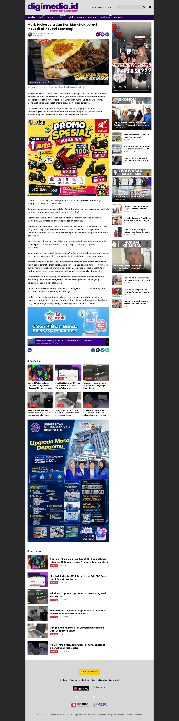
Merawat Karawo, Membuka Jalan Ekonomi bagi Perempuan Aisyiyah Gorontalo (137, 136)
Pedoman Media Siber (80, 680)
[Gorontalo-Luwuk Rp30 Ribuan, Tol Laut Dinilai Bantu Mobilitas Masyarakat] (117, 149)
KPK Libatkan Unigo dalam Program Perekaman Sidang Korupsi (136, 290)
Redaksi (63, 680)
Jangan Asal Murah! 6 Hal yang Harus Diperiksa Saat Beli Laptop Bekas (67, 412)
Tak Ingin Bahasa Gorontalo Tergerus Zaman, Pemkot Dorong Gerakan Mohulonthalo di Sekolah (137, 207)
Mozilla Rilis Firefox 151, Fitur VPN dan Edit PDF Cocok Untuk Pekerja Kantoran (67, 385)
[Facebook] (93, 350)
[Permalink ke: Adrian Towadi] (30, 34)
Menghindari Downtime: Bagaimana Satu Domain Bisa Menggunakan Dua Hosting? (39, 412)
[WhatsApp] (107, 350)
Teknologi (32, 378)
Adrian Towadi (38, 33)
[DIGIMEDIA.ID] (53, 7)
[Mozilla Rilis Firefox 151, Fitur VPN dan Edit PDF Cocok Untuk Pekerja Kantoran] (68, 373)
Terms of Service (99, 680)
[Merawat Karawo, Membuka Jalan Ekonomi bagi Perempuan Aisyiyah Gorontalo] (117, 137)
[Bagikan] (107, 34)
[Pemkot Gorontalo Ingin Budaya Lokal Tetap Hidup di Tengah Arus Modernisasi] (117, 232)
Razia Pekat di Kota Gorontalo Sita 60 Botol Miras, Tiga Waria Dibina (137, 279)
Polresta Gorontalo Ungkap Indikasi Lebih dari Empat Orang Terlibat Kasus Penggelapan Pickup (135, 302)
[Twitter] (98, 350)
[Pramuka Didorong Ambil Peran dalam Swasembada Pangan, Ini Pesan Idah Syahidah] (117, 220)
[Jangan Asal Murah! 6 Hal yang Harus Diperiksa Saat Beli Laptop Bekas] (68, 400)
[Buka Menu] (150, 7)
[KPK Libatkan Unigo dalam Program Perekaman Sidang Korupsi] (117, 292)
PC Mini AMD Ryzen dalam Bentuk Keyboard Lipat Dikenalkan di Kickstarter (94, 412)
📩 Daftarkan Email (89, 672)
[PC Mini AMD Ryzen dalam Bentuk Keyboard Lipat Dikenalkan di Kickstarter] (96, 400)
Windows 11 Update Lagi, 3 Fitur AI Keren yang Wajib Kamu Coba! (94, 385)
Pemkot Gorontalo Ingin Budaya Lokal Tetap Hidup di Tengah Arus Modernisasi (136, 231)
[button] (143, 7)
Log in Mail (114, 680)
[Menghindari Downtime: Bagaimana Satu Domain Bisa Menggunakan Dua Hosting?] (40, 400)
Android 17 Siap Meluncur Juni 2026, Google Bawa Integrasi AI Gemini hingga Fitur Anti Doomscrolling (39, 385)
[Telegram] (102, 350)
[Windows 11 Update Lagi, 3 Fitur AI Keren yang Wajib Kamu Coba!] (96, 373)
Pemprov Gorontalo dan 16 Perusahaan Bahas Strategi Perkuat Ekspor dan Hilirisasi (136, 159)
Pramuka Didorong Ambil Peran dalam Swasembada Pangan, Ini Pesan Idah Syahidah (137, 219)
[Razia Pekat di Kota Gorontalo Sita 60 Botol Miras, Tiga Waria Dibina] (117, 280)
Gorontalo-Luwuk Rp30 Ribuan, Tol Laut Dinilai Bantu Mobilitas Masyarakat (137, 147)
